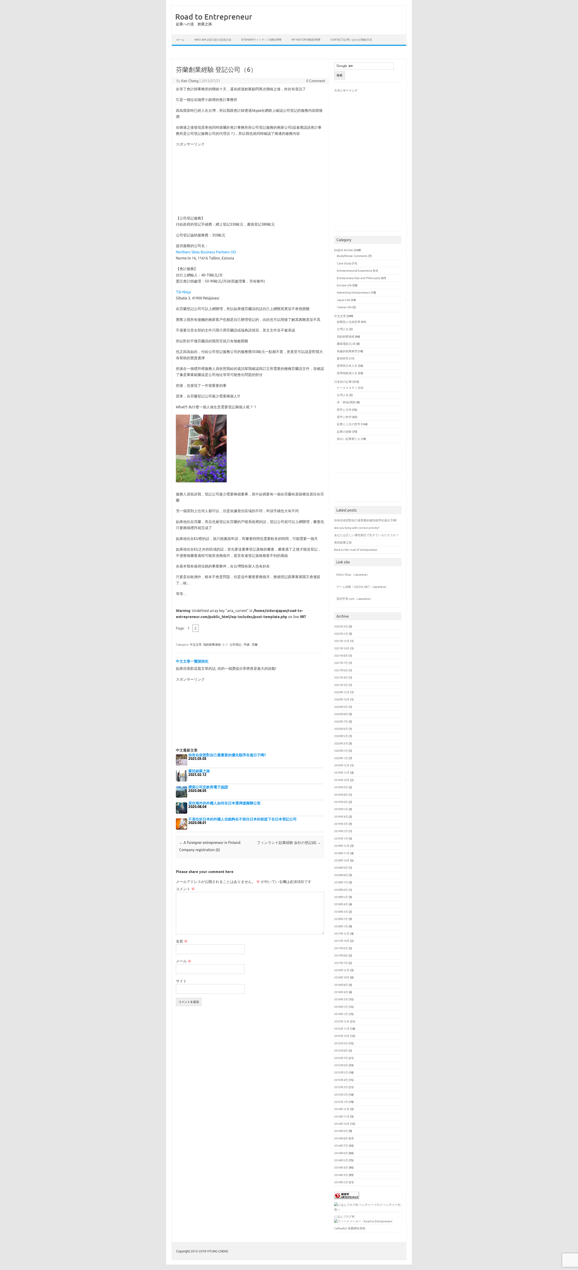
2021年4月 (341, 677)
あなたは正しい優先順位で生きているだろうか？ (366, 535)
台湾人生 (343, 395)
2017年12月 (342, 933)
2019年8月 (341, 794)
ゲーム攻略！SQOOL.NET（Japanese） (362, 586)
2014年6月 (341, 1153)
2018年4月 (341, 904)
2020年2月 (341, 750)
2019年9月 (341, 787)
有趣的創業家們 (347, 351)
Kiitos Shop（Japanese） (353, 574)
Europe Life (344, 285)
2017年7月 (341, 962)
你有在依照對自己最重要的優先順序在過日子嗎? (365, 520)
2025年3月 (341, 626)
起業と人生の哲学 (348, 424)
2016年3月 (341, 999)
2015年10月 (342, 1035)
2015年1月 (341, 1101)
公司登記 (235, 644)
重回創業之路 (343, 542)
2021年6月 (341, 670)
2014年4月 (341, 1167)
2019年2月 (341, 831)
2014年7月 (341, 1145)
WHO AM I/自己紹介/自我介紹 (212, 39)
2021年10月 (342, 648)
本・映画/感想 (346, 402)
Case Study (344, 263)
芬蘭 (255, 644)
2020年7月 (341, 721)
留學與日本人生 (347, 365)
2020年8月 (341, 714)
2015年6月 (341, 1065)
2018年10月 (342, 860)
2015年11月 (342, 1028)
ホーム (180, 39)
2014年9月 (341, 1130)
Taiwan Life (344, 307)
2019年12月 (342, 765)
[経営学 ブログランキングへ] (346, 1200)
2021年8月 (341, 655)
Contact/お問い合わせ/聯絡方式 (351, 39)
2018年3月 (341, 911)
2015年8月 (341, 1050)
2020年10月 (342, 699)
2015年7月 (341, 1058)
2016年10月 (342, 977)
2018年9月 (341, 867)
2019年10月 (342, 780)
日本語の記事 (343, 381)
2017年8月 (341, 955)
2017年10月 (342, 940)
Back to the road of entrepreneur (356, 549)
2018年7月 (341, 882)
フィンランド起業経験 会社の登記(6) (289, 842)
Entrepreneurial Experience (354, 270)
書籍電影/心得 (346, 343)
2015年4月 (341, 1079)
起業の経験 (344, 431)
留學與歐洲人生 (347, 373)
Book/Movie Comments (352, 255)
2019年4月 (341, 816)
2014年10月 (342, 1123)
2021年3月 (341, 684)
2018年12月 (342, 845)
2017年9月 (341, 948)
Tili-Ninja (183, 292)
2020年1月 (341, 758)
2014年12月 (342, 1109)
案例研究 (343, 358)
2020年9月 (341, 706)
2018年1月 (341, 926)
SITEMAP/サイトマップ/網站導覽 (261, 39)
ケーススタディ (347, 387)
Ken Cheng (189, 81)
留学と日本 (344, 409)
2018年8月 (341, 875)
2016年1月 (341, 1014)
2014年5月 (341, 1160)
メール (183, 961)
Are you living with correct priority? (357, 527)
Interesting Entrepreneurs (353, 292)
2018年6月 (341, 889)
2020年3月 (341, 743)
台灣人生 (343, 329)
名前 (182, 941)
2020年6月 (341, 728)
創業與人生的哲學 (348, 321)
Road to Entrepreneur (213, 16)
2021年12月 (342, 640)
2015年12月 (342, 1021)
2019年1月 (341, 838)
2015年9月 (341, 1043)
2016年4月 (341, 992)
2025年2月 (341, 633)
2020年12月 (342, 692)
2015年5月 (341, 1072)
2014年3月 (341, 1175)
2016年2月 (341, 1006)
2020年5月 (341, 736)
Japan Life (343, 299)
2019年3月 (341, 823)
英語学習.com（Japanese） (354, 598)
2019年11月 (342, 772)
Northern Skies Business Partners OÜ (206, 252)
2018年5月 (341, 897)
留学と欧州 (344, 416)
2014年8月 (341, 1138)
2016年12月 (342, 970)
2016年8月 (341, 984)
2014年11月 (342, 1116)
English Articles (344, 250)
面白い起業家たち (348, 438)
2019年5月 (341, 809)
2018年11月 (342, 853)
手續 (246, 644)
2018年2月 (341, 918)
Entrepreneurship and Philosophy (358, 278)
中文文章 (196, 644)
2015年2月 (341, 1094)
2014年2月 (341, 1182)
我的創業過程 (212, 644)
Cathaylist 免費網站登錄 (349, 1228)
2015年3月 (341, 1087)
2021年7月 (341, 662)
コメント (185, 889)
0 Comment (315, 81)
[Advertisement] (289, 53)
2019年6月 (341, 801)
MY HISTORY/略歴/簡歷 (305, 39)
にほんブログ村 (344, 1216)
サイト (181, 981)
